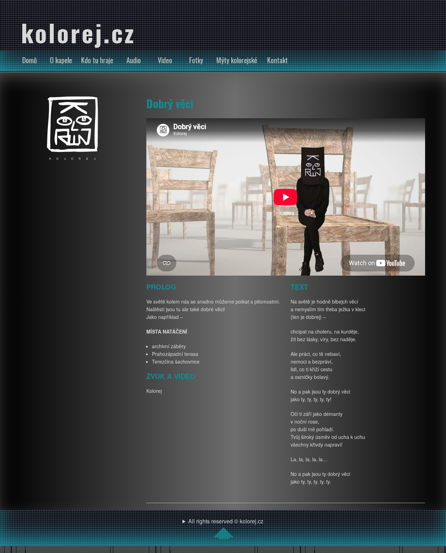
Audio (133, 60)
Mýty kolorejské (236, 60)
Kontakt (277, 60)
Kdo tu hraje (97, 60)
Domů (29, 60)
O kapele (61, 60)
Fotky (196, 60)
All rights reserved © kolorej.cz (225, 521)
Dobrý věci (169, 103)
